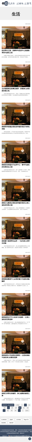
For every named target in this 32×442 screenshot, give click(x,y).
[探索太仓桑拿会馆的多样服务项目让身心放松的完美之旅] (16, 190)
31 (23, 408)
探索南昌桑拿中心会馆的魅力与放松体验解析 (16, 280)
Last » (27, 410)
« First (17, 405)
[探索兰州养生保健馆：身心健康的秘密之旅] (16, 380)
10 (29, 405)
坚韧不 (11, 419)
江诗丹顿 (18, 419)
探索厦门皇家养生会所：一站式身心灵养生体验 (16, 242)
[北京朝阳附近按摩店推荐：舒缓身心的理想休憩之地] (16, 75)
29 (16, 408)
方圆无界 (11, 422)
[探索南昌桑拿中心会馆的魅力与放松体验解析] (16, 266)
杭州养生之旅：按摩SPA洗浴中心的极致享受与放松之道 (16, 51)
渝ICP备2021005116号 (19, 439)
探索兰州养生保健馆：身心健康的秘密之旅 (16, 394)
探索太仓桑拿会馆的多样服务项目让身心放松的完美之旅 (16, 204)
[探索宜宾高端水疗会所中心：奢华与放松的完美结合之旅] (16, 152)
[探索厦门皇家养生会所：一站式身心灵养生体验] (16, 228)
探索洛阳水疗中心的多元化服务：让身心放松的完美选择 (16, 318)
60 (15, 410)
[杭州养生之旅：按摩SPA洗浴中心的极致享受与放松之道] (16, 37)
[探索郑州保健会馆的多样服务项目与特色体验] (16, 114)
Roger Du (26, 419)
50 (11, 410)
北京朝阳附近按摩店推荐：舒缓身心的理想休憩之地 (16, 89)
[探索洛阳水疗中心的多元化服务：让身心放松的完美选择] (16, 304)
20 (4, 408)
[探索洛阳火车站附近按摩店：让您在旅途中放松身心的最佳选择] (16, 342)
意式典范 (3, 422)
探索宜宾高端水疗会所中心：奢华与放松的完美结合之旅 (16, 166)
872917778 (12, 436)
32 (27, 408)
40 (7, 410)
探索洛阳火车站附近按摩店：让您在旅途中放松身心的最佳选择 (16, 356)
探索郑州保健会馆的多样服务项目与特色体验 (16, 127)
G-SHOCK (4, 419)
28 (12, 408)
